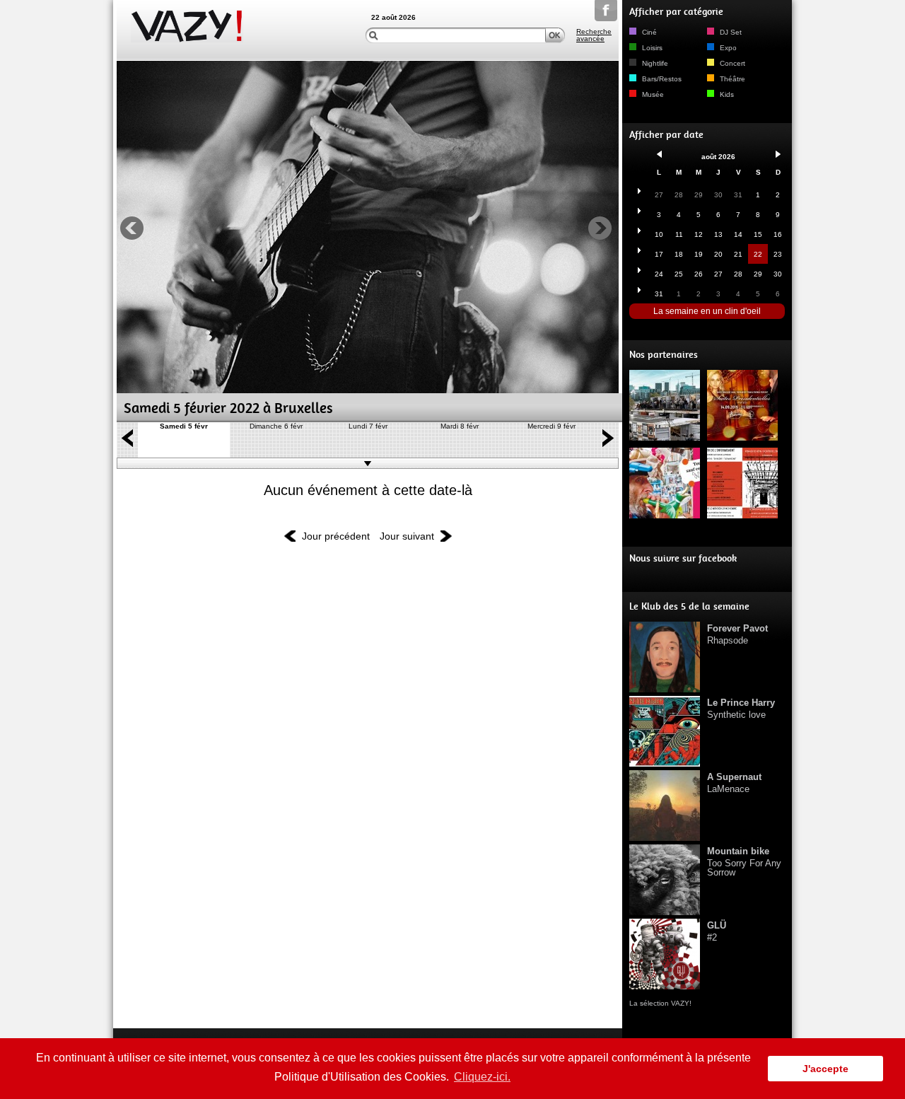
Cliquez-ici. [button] (482, 1077)
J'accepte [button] (825, 1068)
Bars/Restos (661, 79)
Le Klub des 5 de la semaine (689, 606)
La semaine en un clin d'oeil (707, 311)
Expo (727, 48)
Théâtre (731, 79)
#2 (716, 931)
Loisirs (651, 48)
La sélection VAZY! (660, 1003)
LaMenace (734, 783)
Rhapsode (737, 634)
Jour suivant (407, 536)
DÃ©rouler (368, 463)
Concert (731, 63)
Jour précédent (336, 536)
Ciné (648, 32)
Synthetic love (741, 708)
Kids (726, 94)
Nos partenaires (663, 355)
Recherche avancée (594, 35)
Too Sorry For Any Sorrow (744, 862)
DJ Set (730, 32)
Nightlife (654, 63)
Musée (652, 94)
